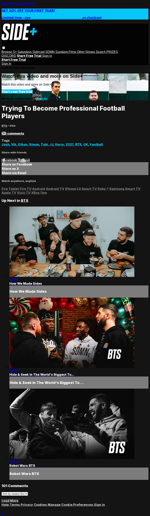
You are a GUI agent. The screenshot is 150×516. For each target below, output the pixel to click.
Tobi (44, 144)
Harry (59, 144)
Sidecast (38, 52)
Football (96, 144)
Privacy (27, 505)
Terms (15, 505)
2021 (69, 144)
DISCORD (9, 55)
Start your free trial (17, 91)
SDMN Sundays (57, 52)
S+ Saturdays (22, 52)
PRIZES (112, 52)
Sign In (6, 63)
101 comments (13, 133)
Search (101, 52)
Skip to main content (18, 3)
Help (6, 505)
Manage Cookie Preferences (71, 505)
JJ (51, 144)
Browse (7, 52)
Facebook (10, 160)
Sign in (47, 55)
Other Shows (86, 52)
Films (73, 52)
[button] (3, 48)
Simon (34, 144)
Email (25, 160)
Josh (5, 144)
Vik (13, 144)
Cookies (41, 505)
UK (85, 144)
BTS (5, 125)
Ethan (22, 144)
